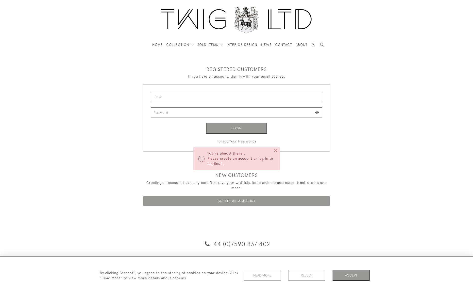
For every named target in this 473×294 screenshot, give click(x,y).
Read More (262, 275)
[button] (322, 44)
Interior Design (241, 45)
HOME (157, 45)
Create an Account (237, 201)
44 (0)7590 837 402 (241, 243)
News (266, 45)
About (301, 45)
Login (236, 128)
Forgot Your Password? (236, 141)
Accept (351, 275)
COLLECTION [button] (178, 45)
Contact (283, 45)
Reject (307, 275)
